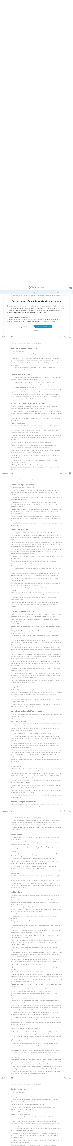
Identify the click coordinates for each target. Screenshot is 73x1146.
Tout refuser (36, 45)
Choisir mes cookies (27, 40)
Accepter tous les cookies (43, 40)
